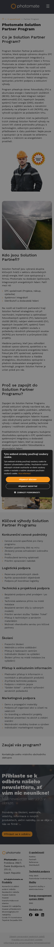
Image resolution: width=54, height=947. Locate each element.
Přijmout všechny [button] (28, 479)
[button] (27, 492)
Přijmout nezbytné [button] (27, 486)
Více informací (24, 473)
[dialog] (27, 473)
